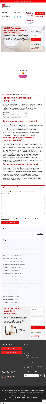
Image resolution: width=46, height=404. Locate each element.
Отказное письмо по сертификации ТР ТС (12, 258)
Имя (2, 205)
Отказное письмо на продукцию (10, 276)
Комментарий (5, 193)
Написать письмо (41, 13)
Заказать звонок (11, 348)
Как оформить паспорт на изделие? (12, 117)
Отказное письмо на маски (8, 252)
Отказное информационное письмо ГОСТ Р (12, 255)
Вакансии (27, 348)
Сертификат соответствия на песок (10, 302)
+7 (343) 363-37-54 (8, 377)
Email (2, 210)
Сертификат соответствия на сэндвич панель (13, 293)
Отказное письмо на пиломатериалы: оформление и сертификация (17, 249)
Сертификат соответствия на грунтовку (11, 267)
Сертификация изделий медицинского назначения (14, 264)
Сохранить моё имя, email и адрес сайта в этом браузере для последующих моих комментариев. (21, 218)
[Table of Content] (26, 113)
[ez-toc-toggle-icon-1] (25, 113)
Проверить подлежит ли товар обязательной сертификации (31, 358)
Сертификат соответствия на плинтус (11, 270)
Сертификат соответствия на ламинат (11, 285)
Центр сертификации (6, 94)
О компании (27, 355)
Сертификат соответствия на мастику (11, 296)
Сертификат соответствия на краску (11, 290)
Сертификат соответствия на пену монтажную (13, 273)
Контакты (27, 350)
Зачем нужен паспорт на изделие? (12, 114)
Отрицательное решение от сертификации (12, 261)
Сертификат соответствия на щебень (11, 279)
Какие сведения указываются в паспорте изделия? (15, 116)
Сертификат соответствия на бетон (11, 299)
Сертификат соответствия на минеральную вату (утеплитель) (16, 287)
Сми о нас (27, 360)
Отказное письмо (6, 246)
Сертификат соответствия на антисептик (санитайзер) (15, 282)
